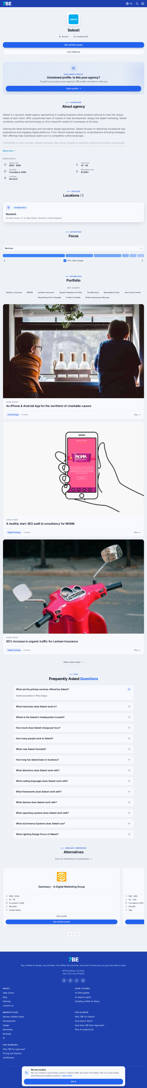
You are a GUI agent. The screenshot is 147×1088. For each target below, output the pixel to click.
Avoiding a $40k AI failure (87, 1001)
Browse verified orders (13, 1016)
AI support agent (83, 997)
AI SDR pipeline (82, 993)
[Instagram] (70, 980)
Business (7, 1034)
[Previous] (4, 260)
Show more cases (71, 662)
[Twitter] (76, 980)
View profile (61, 916)
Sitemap (7, 1001)
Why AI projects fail (84, 1029)
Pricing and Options (12, 1053)
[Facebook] (64, 980)
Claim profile (72, 88)
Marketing (7, 1029)
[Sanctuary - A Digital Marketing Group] (61, 876)
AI (4, 1038)
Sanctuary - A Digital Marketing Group (61, 886)
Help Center (8, 993)
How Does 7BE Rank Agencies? (89, 1025)
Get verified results (73, 45)
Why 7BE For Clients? (85, 1016)
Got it (73, 1081)
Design (6, 1025)
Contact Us (8, 1005)
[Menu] (142, 3)
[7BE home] (74, 959)
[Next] (142, 260)
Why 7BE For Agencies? (14, 1049)
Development (9, 1021)
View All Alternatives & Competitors (72, 859)
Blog (5, 997)
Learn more (67, 1075)
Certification (8, 1057)
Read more (8, 151)
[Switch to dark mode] (137, 3)
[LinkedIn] (83, 980)
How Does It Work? (84, 1021)
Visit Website (73, 52)
